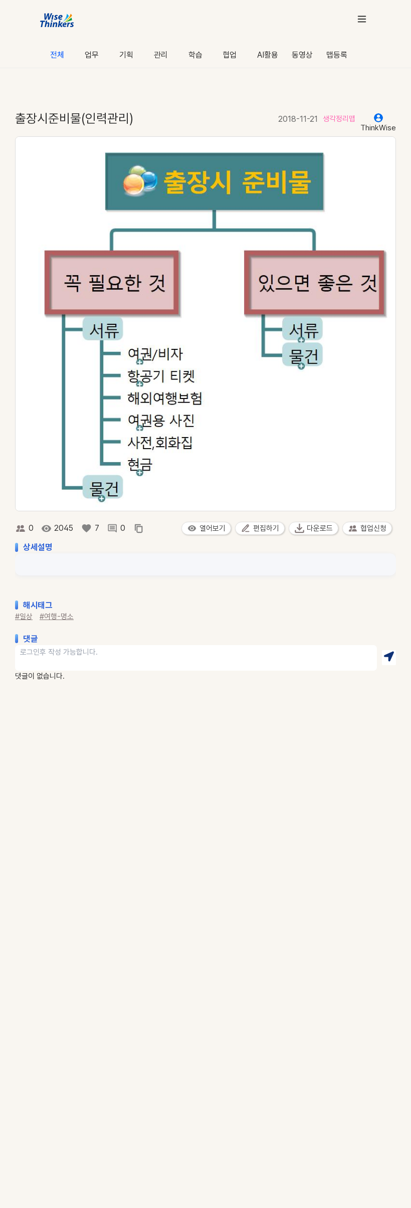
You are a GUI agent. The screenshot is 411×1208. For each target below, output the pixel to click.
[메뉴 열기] (361, 19)
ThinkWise (378, 127)
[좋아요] (86, 528)
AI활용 (267, 55)
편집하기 (266, 528)
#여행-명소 (57, 616)
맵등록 (336, 55)
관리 (161, 55)
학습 (195, 55)
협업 (230, 55)
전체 (57, 55)
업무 (92, 55)
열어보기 (212, 528)
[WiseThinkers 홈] (57, 19)
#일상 (24, 616)
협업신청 (373, 528)
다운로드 (320, 528)
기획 (126, 55)
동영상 (302, 55)
